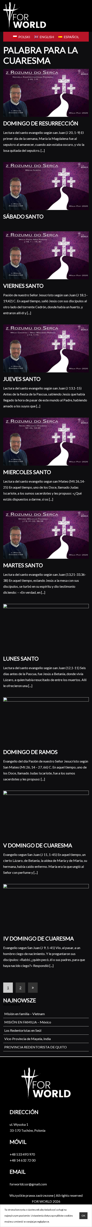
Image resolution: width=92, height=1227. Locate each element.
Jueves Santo (21, 379)
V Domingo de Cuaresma (37, 845)
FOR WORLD (42, 1201)
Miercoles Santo (27, 472)
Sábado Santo (23, 216)
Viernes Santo (23, 285)
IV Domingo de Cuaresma (38, 938)
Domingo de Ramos (30, 752)
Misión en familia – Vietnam (24, 1014)
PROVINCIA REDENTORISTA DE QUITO (35, 1047)
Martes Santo (23, 565)
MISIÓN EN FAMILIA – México (27, 1022)
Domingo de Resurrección (40, 123)
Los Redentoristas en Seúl (22, 1030)
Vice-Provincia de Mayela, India (27, 1039)
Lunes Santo (21, 658)
